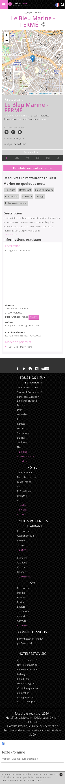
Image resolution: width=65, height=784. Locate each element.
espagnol (22, 558)
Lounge (40, 196)
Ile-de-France (24, 481)
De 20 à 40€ (20, 144)
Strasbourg (23, 433)
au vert (21, 616)
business (22, 597)
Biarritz (21, 437)
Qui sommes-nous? (27, 660)
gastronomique (25, 535)
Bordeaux (22, 405)
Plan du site (23, 678)
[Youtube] (45, 369)
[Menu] (4, 4)
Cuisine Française (44, 189)
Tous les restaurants (27, 387)
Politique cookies (26, 697)
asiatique (22, 562)
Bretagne (22, 495)
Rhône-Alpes (24, 491)
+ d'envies (22, 549)
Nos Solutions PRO (27, 664)
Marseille (22, 414)
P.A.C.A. (21, 500)
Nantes (21, 428)
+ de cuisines (24, 576)
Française (19, 138)
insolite (21, 540)
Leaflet (31, 93)
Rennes (21, 423)
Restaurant (25, 189)
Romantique (11, 196)
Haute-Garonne (12, 119)
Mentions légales (26, 683)
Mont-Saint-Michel (26, 477)
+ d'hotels (22, 509)
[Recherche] (62, 5)
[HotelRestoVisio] (18, 5)
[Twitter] (24, 369)
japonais (21, 572)
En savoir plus (34, 780)
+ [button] (6, 35)
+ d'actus (22, 461)
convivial (22, 620)
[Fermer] (61, 775)
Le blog (21, 674)
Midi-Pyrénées (30, 119)
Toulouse (44, 115)
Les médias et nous (27, 669)
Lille (19, 419)
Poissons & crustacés (16, 203)
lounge (21, 606)
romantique (23, 531)
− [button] (6, 40)
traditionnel (23, 611)
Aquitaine (22, 486)
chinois (21, 567)
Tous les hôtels (25, 472)
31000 (34, 115)
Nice (19, 447)
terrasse (21, 545)
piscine (21, 602)
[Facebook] (18, 369)
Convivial (27, 196)
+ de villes (22, 451)
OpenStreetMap (44, 93)
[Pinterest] (30, 369)
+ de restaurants (25, 456)
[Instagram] (36, 369)
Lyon (19, 409)
